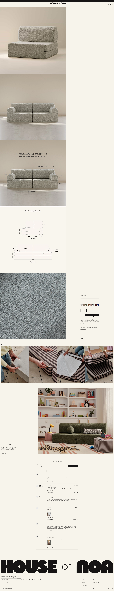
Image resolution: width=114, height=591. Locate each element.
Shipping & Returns (96, 582)
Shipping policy (110, 588)
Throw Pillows (64, 6)
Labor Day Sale (76, 6)
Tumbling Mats (54, 6)
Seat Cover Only (90, 310)
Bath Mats (59, 6)
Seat (83, 310)
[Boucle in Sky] (94, 305)
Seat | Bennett (52, 545)
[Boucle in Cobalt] (98, 305)
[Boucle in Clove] (96, 305)
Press (83, 579)
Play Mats (44, 6)
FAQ (93, 577)
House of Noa (3, 588)
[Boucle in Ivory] (82, 305)
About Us (83, 577)
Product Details (83, 329)
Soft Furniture (82, 292)
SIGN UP (19, 579)
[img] (41, 474)
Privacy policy (100, 588)
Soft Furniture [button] (39, 6)
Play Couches (86, 292)
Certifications (83, 331)
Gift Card (83, 582)
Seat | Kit (51, 530)
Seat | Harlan (51, 490)
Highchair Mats (70, 6)
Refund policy (95, 588)
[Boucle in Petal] (91, 305)
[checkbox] (62, 471)
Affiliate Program (84, 585)
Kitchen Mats (49, 6)
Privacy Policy (40, 579)
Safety (94, 579)
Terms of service (105, 588)
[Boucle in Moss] (86, 305)
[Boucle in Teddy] (89, 305)
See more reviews (57, 551)
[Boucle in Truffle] (84, 305)
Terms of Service (34, 579)
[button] (108, 5)
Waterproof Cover (83, 323)
